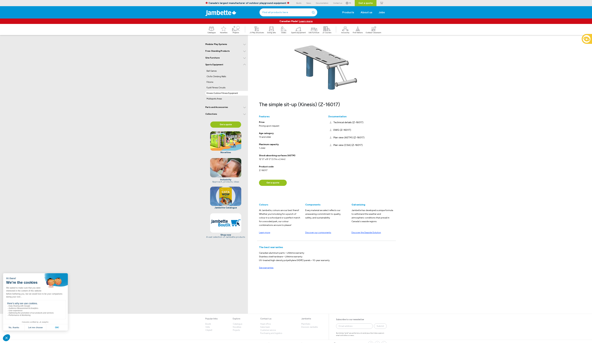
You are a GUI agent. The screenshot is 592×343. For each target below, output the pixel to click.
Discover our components (318, 232)
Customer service (268, 330)
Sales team (265, 327)
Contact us (265, 318)
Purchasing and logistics (271, 333)
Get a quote (365, 3)
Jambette (306, 318)
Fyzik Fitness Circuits (216, 87)
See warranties (266, 267)
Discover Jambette (309, 327)
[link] (345, 122)
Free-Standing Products (217, 51)
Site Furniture (212, 58)
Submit (380, 326)
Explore (236, 318)
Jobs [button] (382, 12)
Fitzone (210, 82)
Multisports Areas (214, 99)
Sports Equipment (214, 64)
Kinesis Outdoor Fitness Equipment (222, 93)
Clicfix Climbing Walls (216, 76)
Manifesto (305, 324)
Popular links (211, 318)
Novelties (237, 327)
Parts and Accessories (216, 107)
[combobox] (288, 12)
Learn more (306, 21)
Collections (211, 114)
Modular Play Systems (216, 44)
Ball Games (212, 71)
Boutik (208, 324)
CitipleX (208, 330)
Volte (207, 327)
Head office (265, 324)
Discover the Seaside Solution (366, 232)
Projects (236, 330)
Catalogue (237, 324)
